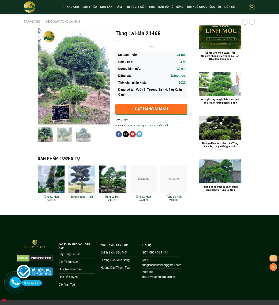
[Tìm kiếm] (252, 7)
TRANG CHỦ (71, 7)
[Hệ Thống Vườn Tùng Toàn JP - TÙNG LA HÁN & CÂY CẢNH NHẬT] (40, 7)
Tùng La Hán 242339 (143, 198)
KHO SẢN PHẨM (111, 7)
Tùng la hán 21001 (82, 197)
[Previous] (43, 76)
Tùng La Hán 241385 (51, 198)
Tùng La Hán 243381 (174, 198)
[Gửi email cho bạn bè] (126, 134)
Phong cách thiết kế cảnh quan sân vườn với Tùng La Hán (220, 188)
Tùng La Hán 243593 (112, 198)
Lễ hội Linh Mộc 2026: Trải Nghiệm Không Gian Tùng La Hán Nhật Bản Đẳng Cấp (220, 55)
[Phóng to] (42, 120)
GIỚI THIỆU (89, 7)
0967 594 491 (32, 283)
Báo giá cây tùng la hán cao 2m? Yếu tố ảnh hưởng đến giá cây (220, 101)
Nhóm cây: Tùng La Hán (62, 21)
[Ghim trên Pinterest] (132, 134)
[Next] (103, 76)
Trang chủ (32, 21)
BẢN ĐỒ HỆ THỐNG (171, 7)
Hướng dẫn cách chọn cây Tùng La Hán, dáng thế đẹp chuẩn (220, 145)
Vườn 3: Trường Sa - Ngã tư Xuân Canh (148, 125)
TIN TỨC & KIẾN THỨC (140, 7)
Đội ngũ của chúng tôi (204, 7)
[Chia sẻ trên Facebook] (119, 134)
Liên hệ (229, 7)
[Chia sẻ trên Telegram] (139, 134)
